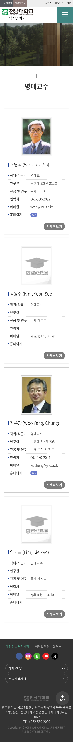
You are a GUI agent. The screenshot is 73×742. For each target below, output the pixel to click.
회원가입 (59, 3)
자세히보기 (54, 226)
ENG (69, 3)
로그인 (48, 3)
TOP (62, 700)
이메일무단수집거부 (48, 646)
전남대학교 (6, 3)
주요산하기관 (17, 678)
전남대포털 (20, 3)
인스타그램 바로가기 (28, 656)
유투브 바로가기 (45, 656)
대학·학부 (15, 668)
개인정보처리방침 (17, 646)
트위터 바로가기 (54, 656)
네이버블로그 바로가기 (36, 656)
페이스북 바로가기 (19, 656)
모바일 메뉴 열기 (65, 15)
